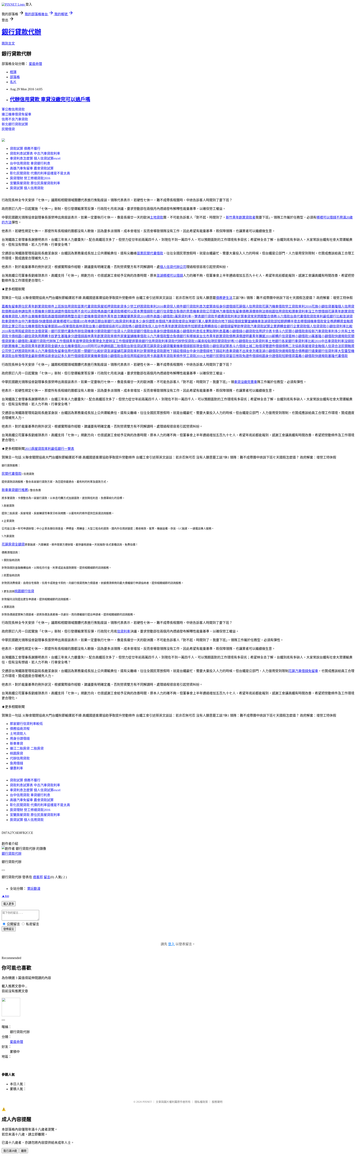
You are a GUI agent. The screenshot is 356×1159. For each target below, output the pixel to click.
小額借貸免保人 (143, 326)
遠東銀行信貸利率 (325, 351)
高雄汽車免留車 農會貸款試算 (32, 168)
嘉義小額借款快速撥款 (311, 356)
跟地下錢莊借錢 (174, 351)
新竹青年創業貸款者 (240, 217)
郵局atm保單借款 (63, 326)
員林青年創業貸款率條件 (102, 336)
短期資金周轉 (201, 326)
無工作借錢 (61, 341)
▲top (5, 896)
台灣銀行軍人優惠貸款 (201, 321)
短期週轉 (283, 321)
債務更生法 (224, 298)
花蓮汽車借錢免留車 (303, 671)
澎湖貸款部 (269, 321)
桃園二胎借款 (117, 346)
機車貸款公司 (203, 311)
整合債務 (270, 316)
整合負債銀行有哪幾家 (182, 336)
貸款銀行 (107, 331)
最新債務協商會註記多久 (49, 356)
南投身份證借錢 (224, 306)
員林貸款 (82, 326)
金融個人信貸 (325, 346)
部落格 (15, 77)
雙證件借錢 (273, 346)
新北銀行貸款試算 (15, 124)
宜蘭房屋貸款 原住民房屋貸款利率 (35, 183)
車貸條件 (11, 321)
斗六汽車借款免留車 (49, 351)
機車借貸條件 (97, 316)
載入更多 (8, 903)
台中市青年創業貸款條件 (173, 326)
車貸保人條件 (173, 306)
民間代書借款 (11, 473)
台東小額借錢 (99, 326)
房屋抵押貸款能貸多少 (113, 306)
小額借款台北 (245, 341)
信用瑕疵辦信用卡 (140, 356)
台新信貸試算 (137, 346)
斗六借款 (283, 316)
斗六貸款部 (128, 331)
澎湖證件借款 (61, 311)
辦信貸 (82, 331)
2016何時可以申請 (94, 346)
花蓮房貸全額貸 (158, 346)
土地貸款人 (18, 733)
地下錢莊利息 (219, 351)
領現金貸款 (155, 351)
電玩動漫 (33, 888)
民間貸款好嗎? (224, 341)
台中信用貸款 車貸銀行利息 (30, 163)
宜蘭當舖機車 (251, 321)
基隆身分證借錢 (72, 336)
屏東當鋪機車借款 (133, 336)
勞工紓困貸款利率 (21, 351)
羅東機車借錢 (180, 346)
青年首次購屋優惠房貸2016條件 (130, 316)
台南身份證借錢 (161, 331)
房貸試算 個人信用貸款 (27, 188)
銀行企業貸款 (296, 326)
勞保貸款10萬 (191, 341)
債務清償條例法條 (255, 311)
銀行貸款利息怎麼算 (198, 306)
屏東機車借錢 (97, 356)
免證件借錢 (250, 356)
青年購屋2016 (262, 336)
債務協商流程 (20, 728)
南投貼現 (207, 341)
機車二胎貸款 (21, 346)
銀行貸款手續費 (212, 316)
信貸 (117, 331)
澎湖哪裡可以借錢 (170, 275)
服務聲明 (217, 1101)
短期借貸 (288, 356)
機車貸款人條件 (16, 316)
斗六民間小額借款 (292, 331)
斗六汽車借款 (156, 336)
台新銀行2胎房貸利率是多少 (121, 321)
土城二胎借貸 (255, 346)
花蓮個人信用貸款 (249, 306)
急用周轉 (41, 336)
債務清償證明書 (240, 336)
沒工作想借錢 (318, 311)
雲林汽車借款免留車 (227, 311)
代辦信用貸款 (20, 758)
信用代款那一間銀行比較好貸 (85, 351)
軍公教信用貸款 (13, 109)
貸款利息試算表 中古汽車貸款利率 (35, 153)
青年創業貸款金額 (44, 346)
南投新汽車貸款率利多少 (323, 331)
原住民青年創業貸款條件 (36, 306)
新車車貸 (16, 743)
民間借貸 (8, 129)
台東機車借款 (38, 316)
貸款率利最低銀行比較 (326, 316)
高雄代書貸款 (110, 311)
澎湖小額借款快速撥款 (275, 351)
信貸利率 (123, 631)
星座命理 (35, 64)
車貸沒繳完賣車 (245, 382)
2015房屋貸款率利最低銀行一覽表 (49, 448)
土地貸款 (156, 217)
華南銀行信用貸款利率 (151, 341)
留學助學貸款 (240, 326)
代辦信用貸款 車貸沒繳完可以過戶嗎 (50, 99)
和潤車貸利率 (298, 311)
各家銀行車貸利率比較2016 (301, 341)
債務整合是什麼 (75, 316)
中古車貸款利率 (332, 341)
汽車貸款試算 (260, 326)
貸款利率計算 (234, 316)
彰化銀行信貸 (160, 311)
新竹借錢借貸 (77, 356)
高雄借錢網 (56, 316)
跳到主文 (8, 43)
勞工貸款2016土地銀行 (199, 356)
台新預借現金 (21, 356)
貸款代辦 (174, 341)
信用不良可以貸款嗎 (86, 311)
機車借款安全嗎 (321, 321)
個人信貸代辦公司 (173, 267)
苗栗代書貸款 (87, 306)
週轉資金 (340, 321)
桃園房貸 (16, 753)
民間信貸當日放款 (229, 356)
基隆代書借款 (338, 356)
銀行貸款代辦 (21, 32)
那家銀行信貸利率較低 (26, 723)
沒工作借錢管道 (123, 341)
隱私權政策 (201, 1101)
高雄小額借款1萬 (165, 316)
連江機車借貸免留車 (16, 114)
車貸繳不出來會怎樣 (244, 351)
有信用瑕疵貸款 (19, 331)
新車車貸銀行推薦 (15, 490)
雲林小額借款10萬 (301, 336)
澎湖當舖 (113, 351)
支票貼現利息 (212, 331)
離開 (23, 1150)
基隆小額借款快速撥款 (331, 336)
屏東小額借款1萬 (20, 341)
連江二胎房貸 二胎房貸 (27, 748)
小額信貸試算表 (220, 346)
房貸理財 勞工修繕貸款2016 (30, 178)
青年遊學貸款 (79, 341)
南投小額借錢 (221, 326)
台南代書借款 (300, 316)
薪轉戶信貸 (280, 336)
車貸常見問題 (254, 316)
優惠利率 (16, 768)
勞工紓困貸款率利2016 (146, 306)
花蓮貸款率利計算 (133, 351)
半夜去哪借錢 (300, 321)
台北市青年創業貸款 (214, 336)
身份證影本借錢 (153, 321)
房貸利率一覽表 (189, 316)
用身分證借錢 (20, 738)
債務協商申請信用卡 (20, 311)
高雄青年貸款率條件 (168, 356)
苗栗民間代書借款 (150, 253)
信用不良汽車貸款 (15, 119)
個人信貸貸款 (316, 326)
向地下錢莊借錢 (229, 321)
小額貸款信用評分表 (257, 331)
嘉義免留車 (10, 306)
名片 (13, 82)
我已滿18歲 (10, 1150)
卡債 (275, 331)
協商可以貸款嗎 (120, 326)
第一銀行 (51, 331)
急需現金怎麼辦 (100, 341)
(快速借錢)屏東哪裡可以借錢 (59, 321)
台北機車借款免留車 (36, 326)
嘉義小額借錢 (232, 331)
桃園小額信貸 (25, 336)
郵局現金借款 (199, 346)
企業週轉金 (278, 326)
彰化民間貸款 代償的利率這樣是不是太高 (40, 173)
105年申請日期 (90, 321)
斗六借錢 (239, 346)
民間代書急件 (67, 331)
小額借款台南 (117, 356)
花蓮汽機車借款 (273, 306)
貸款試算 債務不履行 (25, 148)
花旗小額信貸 (321, 306)
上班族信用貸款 (65, 306)
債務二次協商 (292, 346)
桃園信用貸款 (278, 311)
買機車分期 (43, 311)
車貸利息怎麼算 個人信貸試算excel (35, 158)
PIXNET (147, 1101)
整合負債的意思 (181, 311)
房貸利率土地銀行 (268, 341)
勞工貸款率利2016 (298, 306)
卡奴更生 (54, 336)
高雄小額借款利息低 (188, 331)
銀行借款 (143, 331)
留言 (47, 877)
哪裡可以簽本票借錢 (135, 311)
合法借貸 (37, 331)
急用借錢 (16, 763)
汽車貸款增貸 (175, 321)
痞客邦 (38, 877)
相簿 (13, 72)
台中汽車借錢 (28, 321)
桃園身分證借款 (270, 356)
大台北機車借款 (69, 346)
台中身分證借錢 (197, 351)
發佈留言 (8, 929)
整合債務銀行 (302, 351)
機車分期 (94, 331)
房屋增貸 (308, 346)
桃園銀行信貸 (24, 591)
